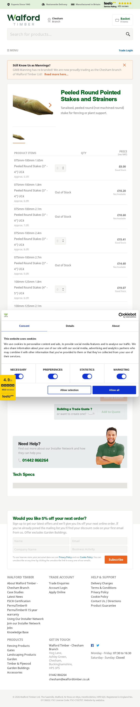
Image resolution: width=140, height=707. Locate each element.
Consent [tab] (24, 325)
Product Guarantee (103, 605)
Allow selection (69, 389)
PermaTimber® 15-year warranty (22, 612)
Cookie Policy (86, 557)
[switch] (53, 376)
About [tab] (116, 325)
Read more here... (56, 74)
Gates (11, 650)
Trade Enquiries (59, 583)
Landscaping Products (21, 655)
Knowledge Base (18, 632)
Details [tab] (70, 325)
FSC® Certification (19, 601)
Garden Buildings (18, 668)
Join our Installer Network (23, 623)
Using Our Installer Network (25, 619)
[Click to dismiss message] (124, 65)
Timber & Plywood (19, 663)
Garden (12, 659)
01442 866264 (35, 460)
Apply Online (57, 592)
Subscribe (116, 559)
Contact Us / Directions (106, 601)
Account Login (58, 588)
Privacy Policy (65, 557)
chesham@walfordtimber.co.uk (69, 679)
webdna (100, 700)
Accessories (14, 672)
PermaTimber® (17, 605)
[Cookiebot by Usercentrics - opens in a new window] (121, 315)
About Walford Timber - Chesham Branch (22, 585)
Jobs (10, 628)
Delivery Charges (102, 583)
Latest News (15, 597)
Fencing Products (18, 646)
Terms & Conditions (103, 588)
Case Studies (15, 592)
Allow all (114, 389)
